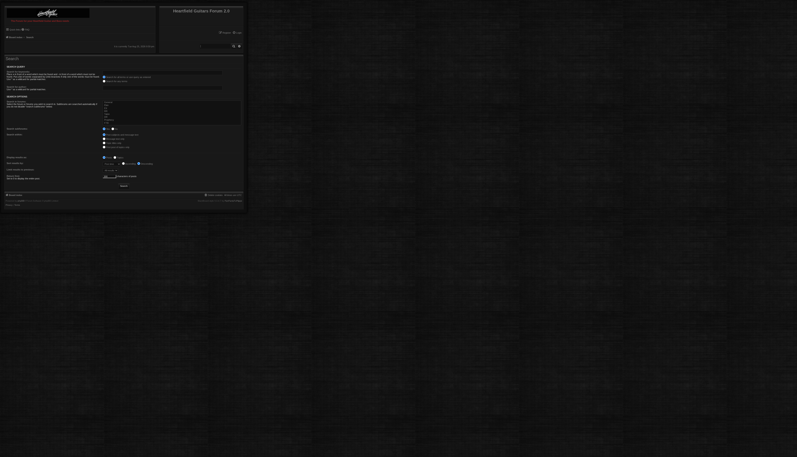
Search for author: (17, 87)
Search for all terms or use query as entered (128, 77)
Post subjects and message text (121, 135)
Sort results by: (15, 163)
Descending (146, 164)
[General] (172, 102)
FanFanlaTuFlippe (233, 201)
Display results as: (17, 157)
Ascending (130, 164)
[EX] (172, 108)
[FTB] (172, 123)
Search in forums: (16, 101)
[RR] (172, 111)
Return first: (13, 176)
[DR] (172, 117)
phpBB (21, 201)
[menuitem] (237, 32)
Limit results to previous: (20, 169)
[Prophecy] (172, 120)
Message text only (115, 139)
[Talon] (172, 114)
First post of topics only (117, 147)
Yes (107, 129)
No (116, 129)
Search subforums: (17, 129)
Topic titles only (113, 143)
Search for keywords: (18, 71)
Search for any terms (116, 81)
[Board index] (47, 12)
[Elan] (172, 105)
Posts (108, 157)
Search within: (14, 134)
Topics (119, 157)
